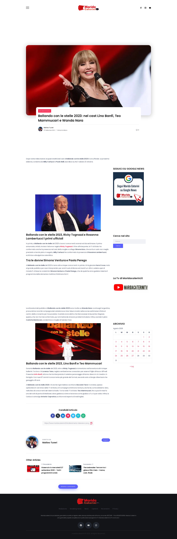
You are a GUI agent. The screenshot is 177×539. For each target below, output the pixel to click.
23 (149, 351)
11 (121, 346)
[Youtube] (149, 8)
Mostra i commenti (68, 486)
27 (133, 356)
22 (144, 351)
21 (138, 351)
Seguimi (105, 440)
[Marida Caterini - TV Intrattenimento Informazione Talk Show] (88, 8)
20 (133, 351)
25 (122, 356)
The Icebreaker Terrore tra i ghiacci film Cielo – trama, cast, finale (94, 470)
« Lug (132, 366)
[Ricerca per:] (129, 241)
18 (121, 351)
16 (149, 346)
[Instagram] (144, 8)
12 (127, 346)
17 (116, 351)
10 (116, 346)
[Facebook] (140, 8)
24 (116, 356)
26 (127, 356)
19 (127, 351)
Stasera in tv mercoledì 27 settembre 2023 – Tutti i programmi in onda (52, 470)
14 (138, 346)
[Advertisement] (132, 152)
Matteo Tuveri (48, 128)
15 (144, 346)
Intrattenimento (44, 111)
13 (132, 346)
